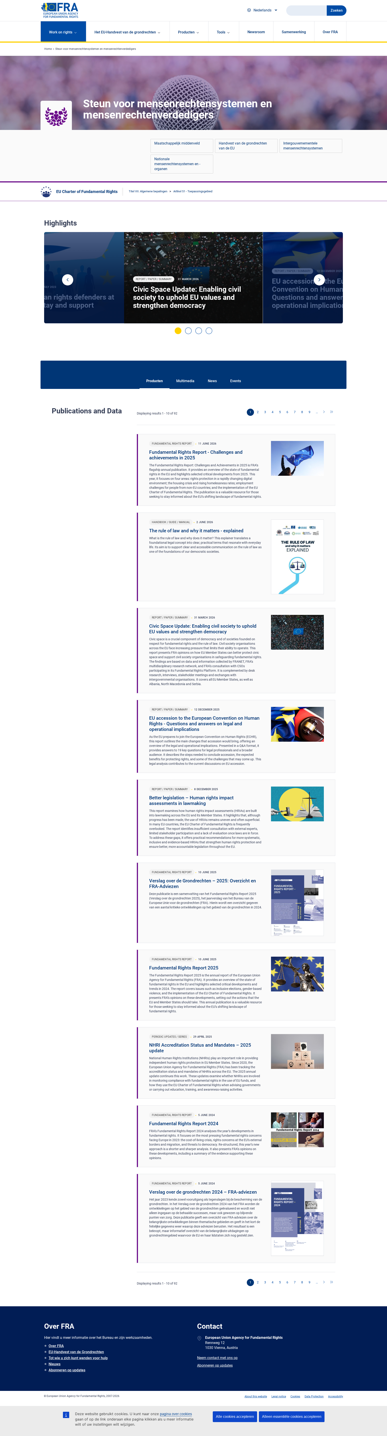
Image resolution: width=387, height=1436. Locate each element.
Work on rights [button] (60, 32)
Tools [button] (221, 32)
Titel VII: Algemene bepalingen (148, 191)
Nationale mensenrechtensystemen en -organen (177, 164)
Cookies (295, 1396)
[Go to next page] (324, 412)
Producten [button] (186, 32)
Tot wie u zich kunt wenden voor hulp (78, 1358)
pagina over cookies (176, 1414)
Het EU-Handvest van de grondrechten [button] (125, 32)
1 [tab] (178, 330)
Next (319, 279)
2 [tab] (188, 330)
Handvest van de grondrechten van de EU (243, 145)
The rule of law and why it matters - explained (196, 530)
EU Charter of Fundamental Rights (87, 191)
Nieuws (54, 1364)
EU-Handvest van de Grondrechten (76, 1352)
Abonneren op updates (67, 1370)
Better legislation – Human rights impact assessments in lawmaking (191, 800)
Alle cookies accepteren (235, 1416)
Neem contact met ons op (217, 1358)
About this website (256, 1396)
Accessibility (335, 1396)
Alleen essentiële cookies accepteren (291, 1416)
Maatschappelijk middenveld (177, 143)
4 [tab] (209, 330)
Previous (67, 279)
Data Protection (314, 1396)
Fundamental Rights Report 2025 (183, 968)
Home (48, 48)
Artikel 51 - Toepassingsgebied (192, 191)
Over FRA (330, 32)
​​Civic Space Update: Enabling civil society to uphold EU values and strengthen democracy (187, 297)
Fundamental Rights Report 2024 (183, 1123)
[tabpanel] (193, 278)
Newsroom (256, 32)
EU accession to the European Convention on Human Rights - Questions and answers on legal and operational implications (204, 723)
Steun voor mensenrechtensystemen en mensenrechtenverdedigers (95, 48)
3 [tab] (198, 330)
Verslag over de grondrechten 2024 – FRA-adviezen (203, 1192)
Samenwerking (294, 32)
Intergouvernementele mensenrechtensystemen (303, 145)
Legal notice (278, 1396)
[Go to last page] (331, 412)
